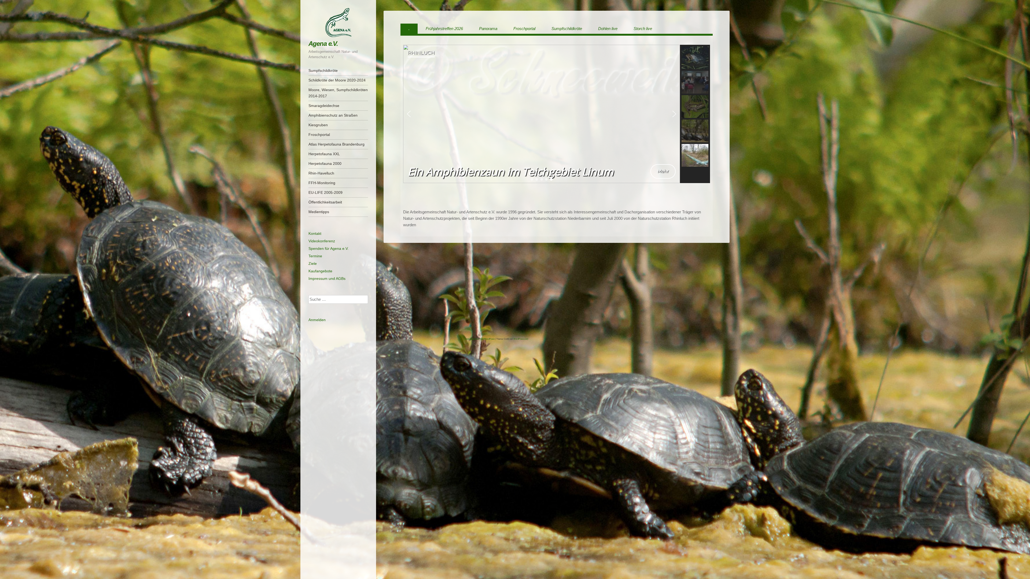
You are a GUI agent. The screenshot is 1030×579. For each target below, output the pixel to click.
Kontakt (314, 233)
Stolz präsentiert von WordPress (480, 339)
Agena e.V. (323, 43)
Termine (315, 256)
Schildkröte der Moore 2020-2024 (337, 80)
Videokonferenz (321, 241)
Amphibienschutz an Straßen (333, 115)
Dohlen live (607, 28)
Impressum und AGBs (326, 278)
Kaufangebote (320, 271)
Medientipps (318, 212)
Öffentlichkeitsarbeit (325, 202)
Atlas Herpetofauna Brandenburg (336, 144)
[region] (556, 114)
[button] (408, 114)
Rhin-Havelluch (321, 173)
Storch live (643, 28)
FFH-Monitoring (321, 183)
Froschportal (319, 134)
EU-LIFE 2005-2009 (325, 192)
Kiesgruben (318, 125)
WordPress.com (520, 339)
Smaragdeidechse (323, 105)
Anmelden (317, 320)
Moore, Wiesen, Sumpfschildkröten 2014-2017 (338, 93)
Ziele (312, 263)
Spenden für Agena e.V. (328, 248)
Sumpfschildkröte (323, 70)
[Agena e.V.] (338, 22)
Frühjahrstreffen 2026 (444, 28)
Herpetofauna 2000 (324, 163)
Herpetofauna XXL (324, 154)
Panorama (488, 28)
